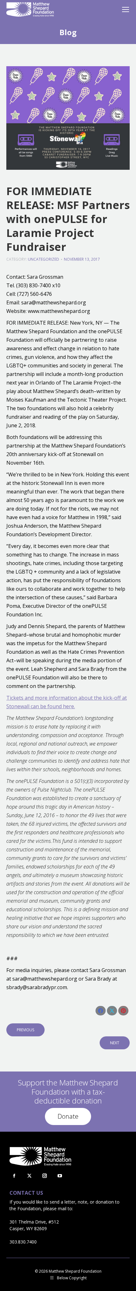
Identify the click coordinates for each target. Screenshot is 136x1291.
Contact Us (26, 1193)
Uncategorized (43, 259)
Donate (68, 1116)
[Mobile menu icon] (125, 9)
